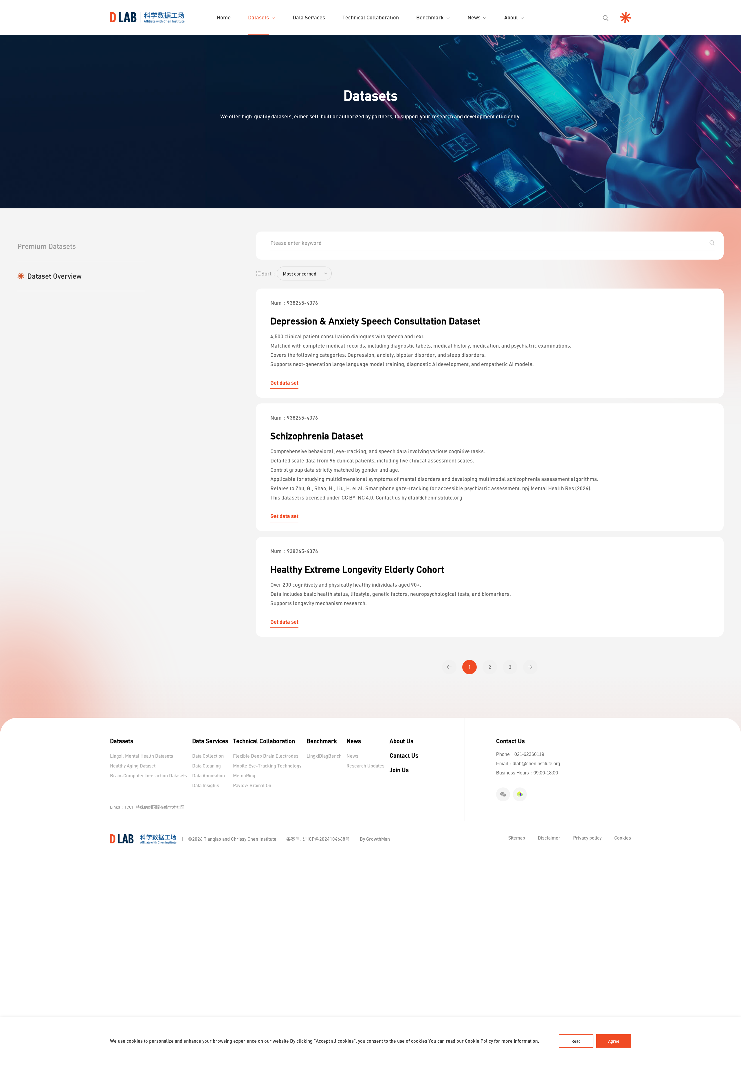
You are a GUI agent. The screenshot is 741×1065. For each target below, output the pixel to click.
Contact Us (404, 755)
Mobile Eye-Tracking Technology (267, 765)
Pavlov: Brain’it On (252, 785)
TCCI (128, 807)
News (473, 17)
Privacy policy (588, 837)
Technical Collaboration (370, 17)
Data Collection (208, 756)
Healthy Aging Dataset (132, 765)
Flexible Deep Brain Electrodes (265, 756)
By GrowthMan (375, 839)
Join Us (399, 769)
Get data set (284, 382)
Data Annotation (208, 775)
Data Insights (205, 785)
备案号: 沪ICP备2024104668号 (318, 839)
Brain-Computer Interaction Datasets (148, 775)
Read (576, 1041)
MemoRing (244, 775)
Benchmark (430, 17)
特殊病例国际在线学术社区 (160, 807)
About (511, 17)
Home (224, 17)
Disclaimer (550, 837)
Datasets (258, 17)
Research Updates (365, 765)
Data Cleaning (206, 765)
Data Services (309, 17)
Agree (613, 1041)
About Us (401, 740)
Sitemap (517, 837)
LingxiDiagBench (324, 756)
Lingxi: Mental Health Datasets (141, 756)
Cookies (622, 837)
